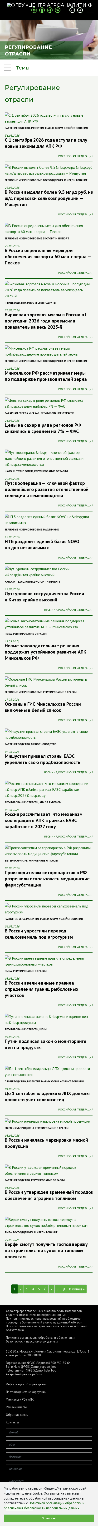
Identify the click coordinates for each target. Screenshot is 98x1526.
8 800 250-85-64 (59, 1363)
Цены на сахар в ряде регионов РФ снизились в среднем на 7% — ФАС (43, 428)
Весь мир (50, 609)
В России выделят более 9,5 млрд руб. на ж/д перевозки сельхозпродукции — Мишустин (49, 198)
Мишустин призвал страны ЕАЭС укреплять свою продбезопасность (42, 759)
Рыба (8, 633)
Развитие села (15, 919)
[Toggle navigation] (90, 10)
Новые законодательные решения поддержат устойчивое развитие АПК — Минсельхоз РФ (48, 652)
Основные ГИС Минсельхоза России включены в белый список (43, 707)
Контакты (12, 1422)
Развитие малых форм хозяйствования (59, 128)
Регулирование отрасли (57, 413)
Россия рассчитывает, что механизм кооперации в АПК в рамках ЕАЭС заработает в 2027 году (44, 820)
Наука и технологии (19, 471)
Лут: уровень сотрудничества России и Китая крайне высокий (44, 596)
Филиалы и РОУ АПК (20, 1400)
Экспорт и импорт (56, 238)
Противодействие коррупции (26, 1392)
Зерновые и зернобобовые (23, 180)
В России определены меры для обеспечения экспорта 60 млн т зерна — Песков (48, 256)
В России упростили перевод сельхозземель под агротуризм (39, 934)
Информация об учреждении (26, 1384)
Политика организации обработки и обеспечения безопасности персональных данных (40, 1339)
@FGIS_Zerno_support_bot (38, 1367)
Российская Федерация (75, 156)
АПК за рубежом (50, 802)
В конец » (77, 1289)
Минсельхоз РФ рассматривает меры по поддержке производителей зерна (46, 376)
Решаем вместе (16, 1407)
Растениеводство (17, 128)
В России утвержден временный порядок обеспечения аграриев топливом (49, 1195)
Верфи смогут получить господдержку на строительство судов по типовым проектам (46, 1250)
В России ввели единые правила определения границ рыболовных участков (41, 989)
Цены (43, 1029)
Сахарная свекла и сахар (22, 413)
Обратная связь (17, 1415)
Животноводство (44, 744)
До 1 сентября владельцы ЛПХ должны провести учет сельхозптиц (47, 1096)
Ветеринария (14, 860)
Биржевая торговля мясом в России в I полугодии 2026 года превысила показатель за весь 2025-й (45, 321)
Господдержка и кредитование (65, 180)
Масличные (51, 529)
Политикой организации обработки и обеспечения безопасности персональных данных (44, 1505)
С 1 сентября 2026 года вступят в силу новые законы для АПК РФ (46, 143)
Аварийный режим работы (24, 1374)
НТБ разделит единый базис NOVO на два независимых (42, 544)
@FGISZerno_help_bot (41, 1370)
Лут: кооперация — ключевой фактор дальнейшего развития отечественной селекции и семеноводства (46, 489)
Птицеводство (15, 302)
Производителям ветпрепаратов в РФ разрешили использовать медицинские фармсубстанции (47, 878)
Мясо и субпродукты (41, 302)
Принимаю (49, 1518)
